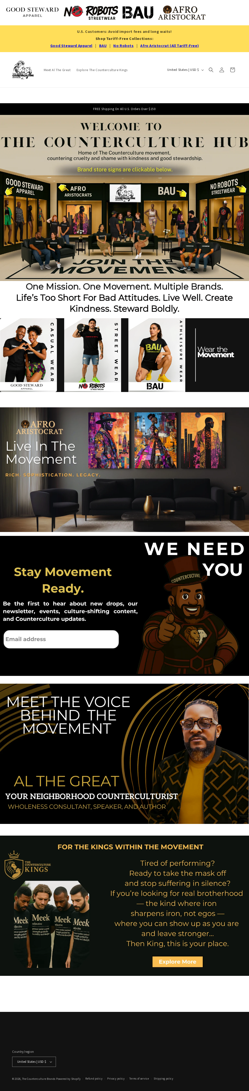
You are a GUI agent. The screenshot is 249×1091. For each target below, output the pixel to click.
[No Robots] (91, 12)
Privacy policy (116, 1078)
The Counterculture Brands (39, 1079)
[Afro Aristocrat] (182, 12)
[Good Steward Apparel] (33, 12)
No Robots (123, 45)
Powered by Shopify (68, 1079)
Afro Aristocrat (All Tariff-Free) (169, 45)
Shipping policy (163, 1078)
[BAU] (138, 12)
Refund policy (93, 1078)
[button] (211, 70)
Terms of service (139, 1078)
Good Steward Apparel (71, 45)
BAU (103, 45)
